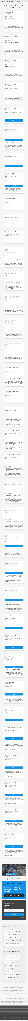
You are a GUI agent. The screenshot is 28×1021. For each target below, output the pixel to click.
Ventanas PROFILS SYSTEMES (12, 977)
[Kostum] (14, 207)
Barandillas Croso (9, 971)
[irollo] (14, 463)
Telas (13, 940)
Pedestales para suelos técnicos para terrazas (13, 944)
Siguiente (18, 878)
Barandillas (7, 931)
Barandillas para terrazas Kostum (12, 955)
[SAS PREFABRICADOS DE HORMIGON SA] (14, 543)
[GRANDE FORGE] (14, 352)
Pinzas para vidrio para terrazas (12, 937)
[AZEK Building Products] (14, 644)
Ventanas (19, 940)
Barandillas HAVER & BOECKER (12, 974)
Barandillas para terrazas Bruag (12, 959)
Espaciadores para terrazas (11, 934)
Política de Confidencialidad (16, 917)
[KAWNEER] (14, 163)
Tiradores (7, 940)
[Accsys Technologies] (14, 137)
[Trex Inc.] (14, 664)
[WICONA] (14, 117)
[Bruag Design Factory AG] (14, 280)
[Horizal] (14, 717)
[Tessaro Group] (14, 400)
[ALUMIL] (14, 69)
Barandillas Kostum (9, 968)
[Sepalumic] (14, 624)
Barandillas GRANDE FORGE (11, 965)
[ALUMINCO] (14, 597)
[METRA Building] (14, 182)
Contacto (14, 120)
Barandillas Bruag (9, 962)
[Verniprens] (14, 791)
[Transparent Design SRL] (14, 843)
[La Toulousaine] (14, 817)
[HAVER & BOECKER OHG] (14, 21)
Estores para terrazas (17, 931)
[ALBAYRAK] (14, 735)
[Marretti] (14, 569)
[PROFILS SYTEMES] (14, 257)
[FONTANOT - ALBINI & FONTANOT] (14, 764)
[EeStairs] (14, 691)
